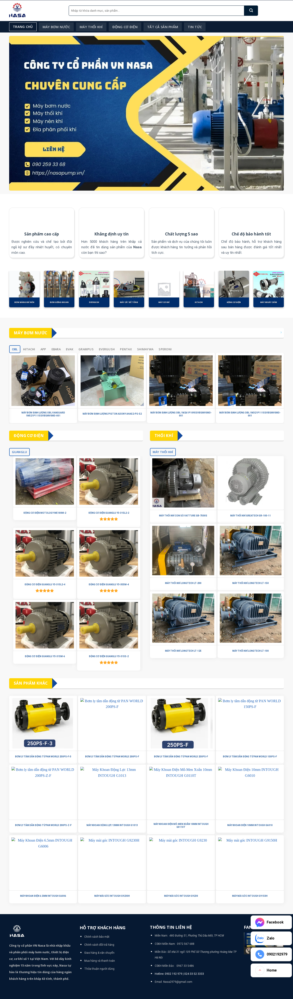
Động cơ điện (125, 27)
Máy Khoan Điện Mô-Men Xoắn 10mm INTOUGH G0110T (181, 825)
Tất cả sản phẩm (162, 27)
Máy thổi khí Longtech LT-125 (183, 651)
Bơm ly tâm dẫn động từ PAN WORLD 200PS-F (112, 756)
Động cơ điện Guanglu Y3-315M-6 (44, 656)
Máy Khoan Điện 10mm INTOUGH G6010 (250, 825)
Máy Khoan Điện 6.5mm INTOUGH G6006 (43, 896)
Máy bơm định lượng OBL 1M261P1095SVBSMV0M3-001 (181, 414)
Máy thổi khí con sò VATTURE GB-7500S (183, 515)
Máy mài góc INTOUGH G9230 (181, 896)
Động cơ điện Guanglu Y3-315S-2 (108, 656)
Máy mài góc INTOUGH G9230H (112, 896)
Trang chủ (23, 26)
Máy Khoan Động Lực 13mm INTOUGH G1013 (112, 825)
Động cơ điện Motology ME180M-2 (44, 513)
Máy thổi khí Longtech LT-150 (250, 583)
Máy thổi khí (91, 27)
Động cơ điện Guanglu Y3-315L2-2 (108, 513)
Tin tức (195, 27)
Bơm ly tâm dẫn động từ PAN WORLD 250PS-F (181, 756)
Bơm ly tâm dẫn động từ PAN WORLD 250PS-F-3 (43, 756)
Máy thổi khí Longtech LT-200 (183, 583)
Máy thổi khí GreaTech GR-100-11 (250, 515)
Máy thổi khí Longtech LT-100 (250, 651)
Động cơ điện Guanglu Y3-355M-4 (108, 584)
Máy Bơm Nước (56, 27)
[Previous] (4, 291)
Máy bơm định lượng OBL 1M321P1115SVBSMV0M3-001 (249, 414)
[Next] (289, 291)
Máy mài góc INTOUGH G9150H (250, 896)
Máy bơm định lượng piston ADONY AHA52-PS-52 (112, 414)
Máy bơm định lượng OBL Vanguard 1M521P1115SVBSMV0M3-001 (43, 414)
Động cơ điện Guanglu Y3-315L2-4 (44, 584)
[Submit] (251, 10)
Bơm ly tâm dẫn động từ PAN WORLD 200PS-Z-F (43, 825)
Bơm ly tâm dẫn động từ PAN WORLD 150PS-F (250, 756)
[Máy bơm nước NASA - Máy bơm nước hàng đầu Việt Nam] (35, 10)
